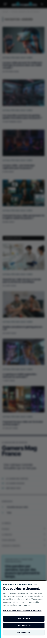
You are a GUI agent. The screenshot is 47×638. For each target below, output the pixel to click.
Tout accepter (23, 626)
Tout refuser (24, 619)
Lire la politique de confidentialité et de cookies (22, 610)
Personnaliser (23, 632)
